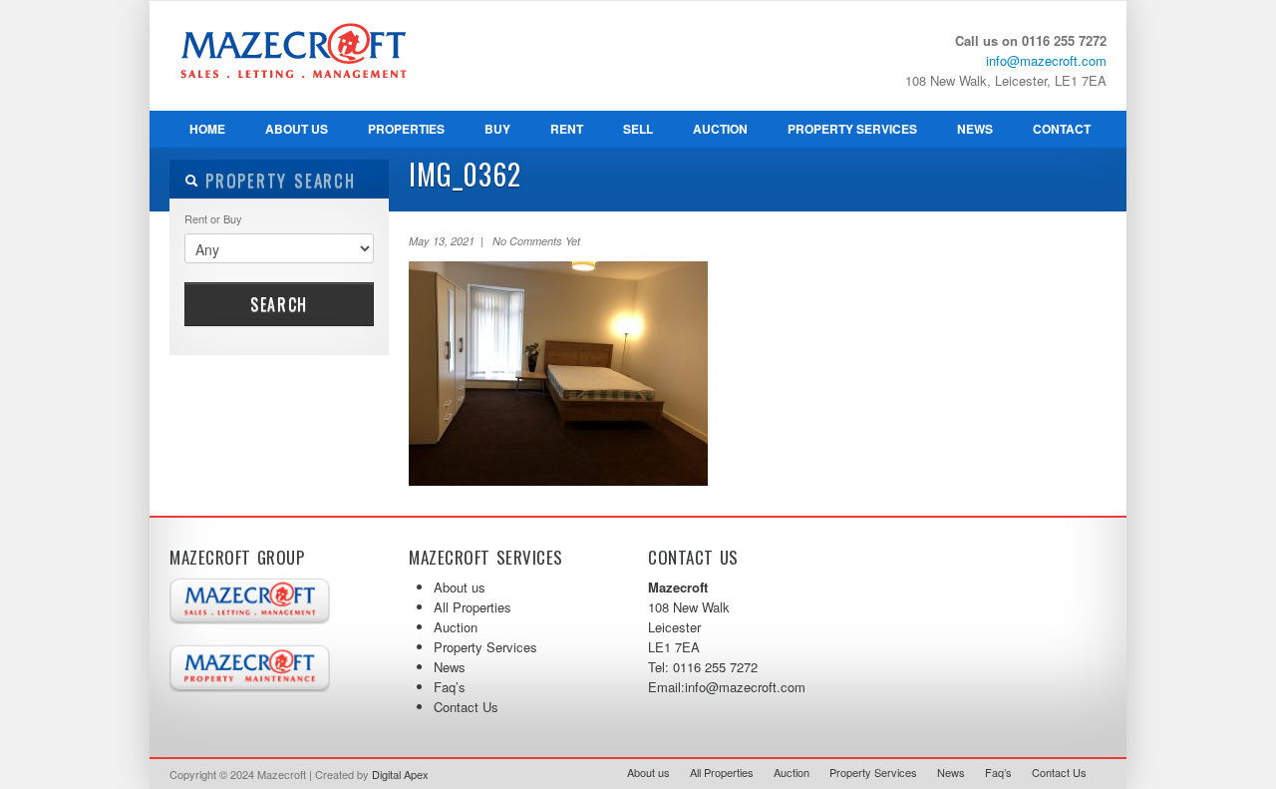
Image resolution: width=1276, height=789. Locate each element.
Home (207, 129)
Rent (566, 129)
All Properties (472, 606)
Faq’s (450, 686)
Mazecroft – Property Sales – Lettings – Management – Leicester (319, 101)
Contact (1062, 129)
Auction (720, 129)
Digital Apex (400, 774)
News (975, 129)
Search (279, 304)
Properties (406, 129)
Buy (497, 129)
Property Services (842, 134)
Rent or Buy (213, 218)
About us (296, 129)
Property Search (277, 180)
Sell (638, 129)
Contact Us (466, 706)
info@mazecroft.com (1046, 60)
